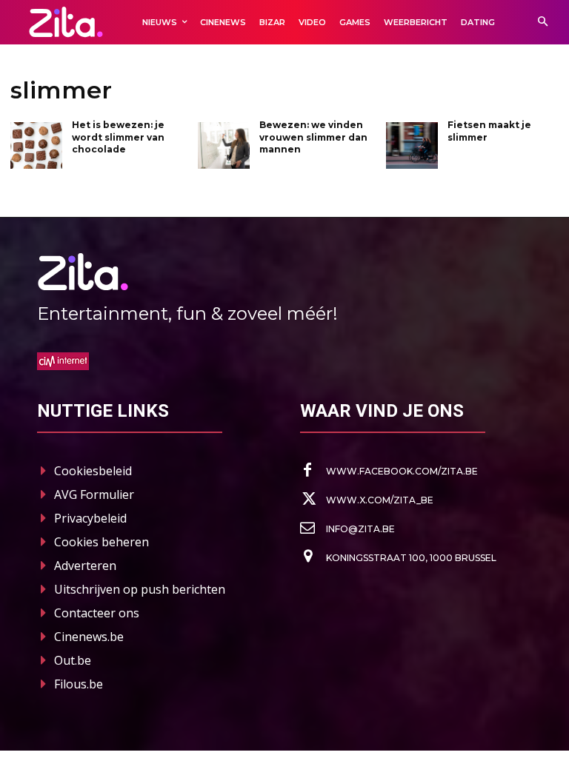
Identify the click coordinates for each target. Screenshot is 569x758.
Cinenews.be (89, 636)
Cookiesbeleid (93, 471)
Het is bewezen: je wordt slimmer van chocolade (118, 137)
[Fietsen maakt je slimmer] (412, 145)
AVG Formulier (94, 494)
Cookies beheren (101, 542)
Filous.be (78, 684)
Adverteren (85, 565)
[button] (543, 22)
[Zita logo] (66, 21)
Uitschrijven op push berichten (139, 589)
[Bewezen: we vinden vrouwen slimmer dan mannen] (224, 145)
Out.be (72, 660)
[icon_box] (389, 471)
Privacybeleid (90, 518)
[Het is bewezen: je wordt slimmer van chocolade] (36, 145)
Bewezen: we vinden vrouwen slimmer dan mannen (313, 137)
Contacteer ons (96, 613)
